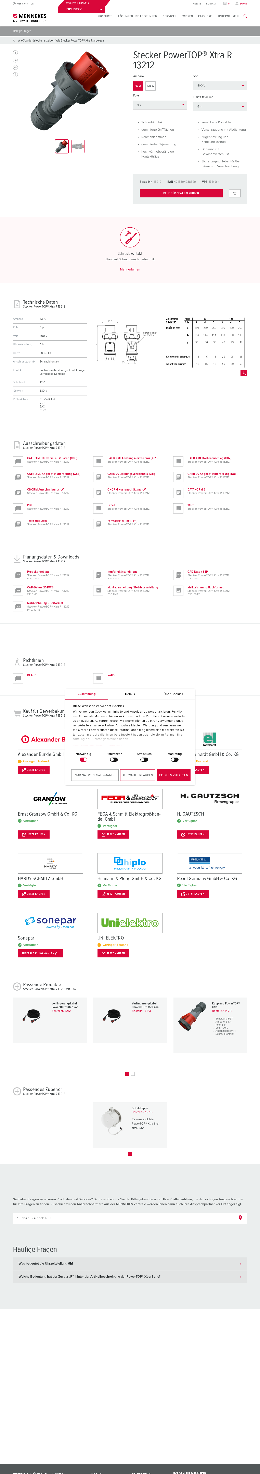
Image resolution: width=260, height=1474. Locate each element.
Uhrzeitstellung (203, 97)
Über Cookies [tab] (173, 694)
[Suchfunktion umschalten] (245, 16)
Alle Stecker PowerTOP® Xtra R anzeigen (80, 40)
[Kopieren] (15, 74)
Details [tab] (130, 694)
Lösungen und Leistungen (137, 16)
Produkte (105, 16)
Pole (136, 95)
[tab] (61, 146)
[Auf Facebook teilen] (15, 52)
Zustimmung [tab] (87, 693)
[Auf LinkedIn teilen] (15, 60)
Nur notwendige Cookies (95, 774)
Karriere (205, 16)
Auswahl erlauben (137, 775)
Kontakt (211, 3)
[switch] (114, 760)
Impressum (114, 745)
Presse (197, 3)
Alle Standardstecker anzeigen (36, 40)
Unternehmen (228, 16)
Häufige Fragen (22, 31)
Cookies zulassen (173, 775)
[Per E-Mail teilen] (15, 67)
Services (170, 16)
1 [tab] (127, 1074)
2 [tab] (133, 1074)
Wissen (187, 16)
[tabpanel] (70, 91)
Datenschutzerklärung (88, 745)
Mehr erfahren (130, 269)
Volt (195, 76)
